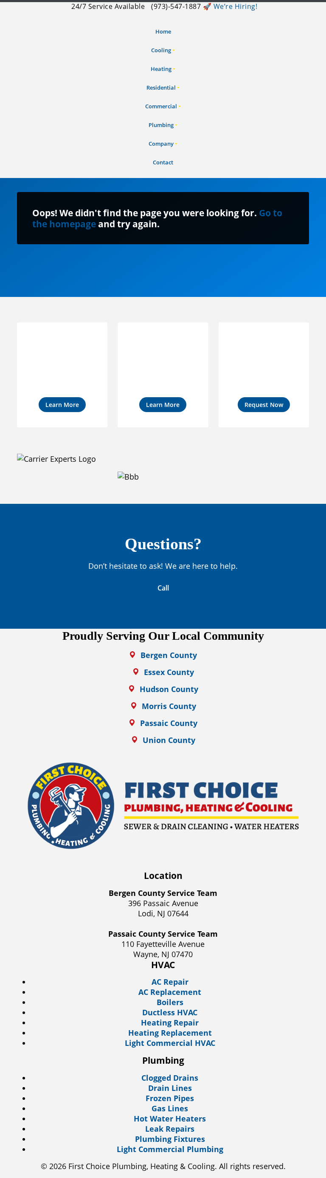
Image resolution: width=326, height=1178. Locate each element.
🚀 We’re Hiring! (230, 6)
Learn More (62, 405)
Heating (161, 69)
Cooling (161, 50)
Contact (163, 162)
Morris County (169, 706)
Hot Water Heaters (170, 1118)
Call (163, 588)
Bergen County (169, 655)
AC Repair (170, 982)
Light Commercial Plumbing (170, 1149)
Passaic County (168, 723)
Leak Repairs (169, 1129)
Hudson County (169, 689)
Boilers (170, 1002)
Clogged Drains (169, 1078)
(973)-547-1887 (175, 6)
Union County (169, 740)
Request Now (263, 405)
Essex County (169, 672)
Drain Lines (170, 1088)
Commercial (161, 106)
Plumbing (161, 125)
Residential (161, 87)
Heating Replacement (170, 1033)
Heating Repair (170, 1022)
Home (163, 31)
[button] (62, 374)
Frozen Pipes (170, 1098)
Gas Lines (170, 1108)
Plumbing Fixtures (170, 1139)
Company (161, 143)
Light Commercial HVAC (170, 1043)
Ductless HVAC (169, 1012)
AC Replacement (169, 992)
